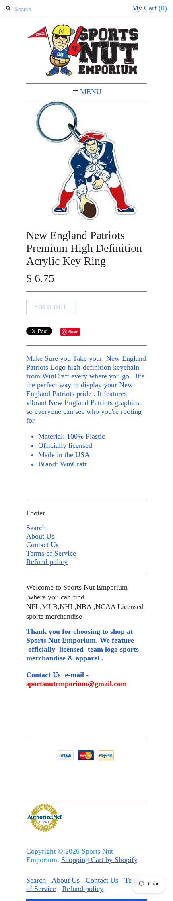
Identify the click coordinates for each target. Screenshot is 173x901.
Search (36, 528)
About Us (40, 536)
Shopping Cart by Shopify (99, 860)
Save (73, 332)
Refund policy (47, 562)
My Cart (149, 8)
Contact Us (42, 545)
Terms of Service (51, 553)
